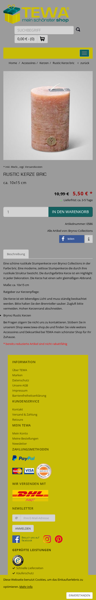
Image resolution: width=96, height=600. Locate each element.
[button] (42, 38)
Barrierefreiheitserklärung (29, 396)
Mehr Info (26, 587)
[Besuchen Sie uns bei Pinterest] (59, 539)
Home (13, 63)
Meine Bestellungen (25, 438)
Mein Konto (20, 433)
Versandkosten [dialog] (33, 166)
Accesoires (28, 63)
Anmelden (23, 528)
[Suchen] (78, 29)
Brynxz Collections (80, 231)
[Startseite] (36, 14)
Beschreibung (16, 254)
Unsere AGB (20, 385)
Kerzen (44, 63)
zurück (84, 63)
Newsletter (19, 444)
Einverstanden (79, 595)
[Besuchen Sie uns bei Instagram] (48, 539)
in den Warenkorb (70, 211)
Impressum (19, 390)
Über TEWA (19, 370)
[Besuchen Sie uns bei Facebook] (27, 539)
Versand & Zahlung (24, 414)
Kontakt (17, 409)
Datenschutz (20, 380)
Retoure (17, 420)
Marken (17, 375)
